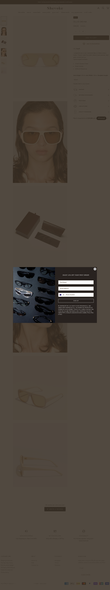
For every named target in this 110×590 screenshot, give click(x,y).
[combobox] (61, 295)
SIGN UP (76, 300)
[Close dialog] (95, 269)
